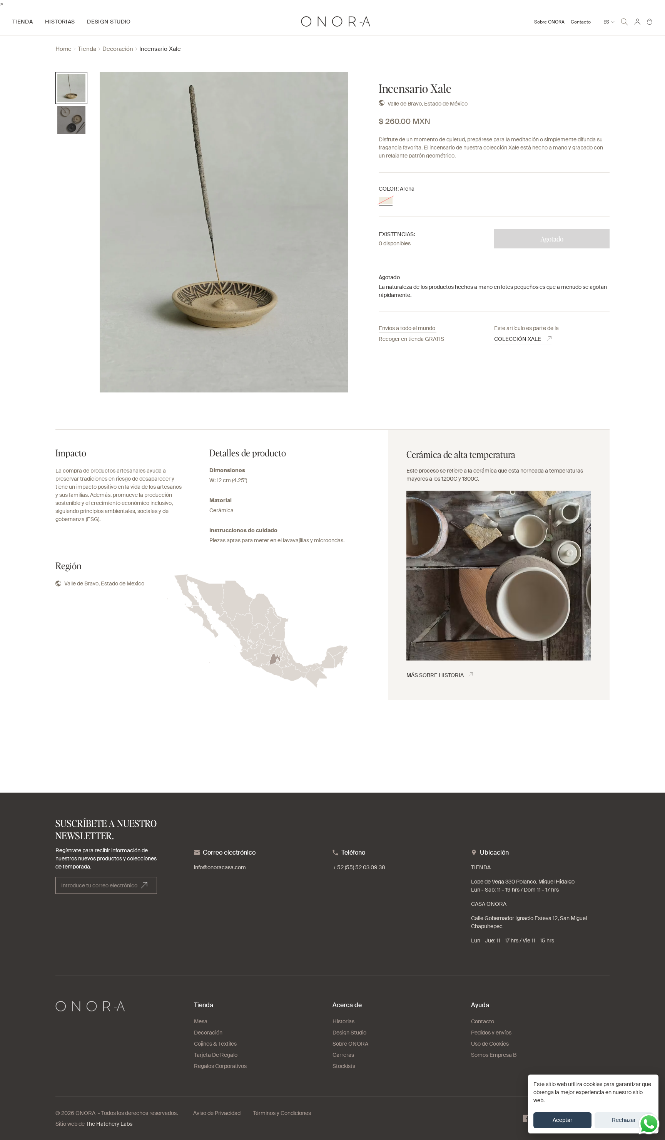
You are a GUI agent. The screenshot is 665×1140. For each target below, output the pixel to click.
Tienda (87, 49)
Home (63, 49)
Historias (343, 1021)
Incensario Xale (160, 49)
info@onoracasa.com (220, 867)
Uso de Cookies (490, 1043)
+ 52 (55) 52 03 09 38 (358, 867)
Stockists (343, 1066)
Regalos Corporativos (220, 1066)
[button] (624, 20)
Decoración (117, 49)
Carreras (343, 1054)
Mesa (200, 1021)
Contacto (581, 22)
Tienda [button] (22, 21)
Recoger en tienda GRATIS (411, 338)
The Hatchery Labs (109, 1123)
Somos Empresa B (493, 1054)
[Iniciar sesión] (637, 21)
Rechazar (624, 1120)
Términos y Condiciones (282, 1113)
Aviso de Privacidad (217, 1113)
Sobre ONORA (549, 22)
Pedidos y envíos (491, 1032)
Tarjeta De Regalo (215, 1054)
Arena (386, 200)
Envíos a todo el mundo (407, 328)
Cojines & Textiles (215, 1043)
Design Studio (349, 1032)
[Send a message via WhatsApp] (649, 1124)
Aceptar (562, 1120)
